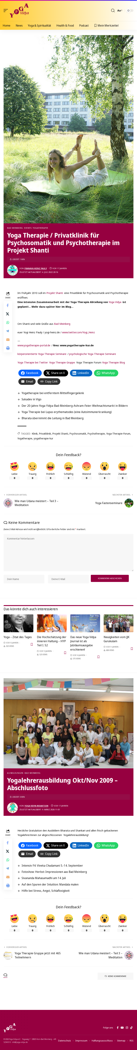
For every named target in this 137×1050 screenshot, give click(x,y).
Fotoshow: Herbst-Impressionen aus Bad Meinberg (54, 872)
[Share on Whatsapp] (8, 322)
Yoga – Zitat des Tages (18, 637)
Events (28, 228)
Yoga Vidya (115, 302)
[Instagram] (127, 1027)
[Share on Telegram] (8, 331)
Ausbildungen (15, 773)
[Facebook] (117, 1027)
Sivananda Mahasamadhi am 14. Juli (44, 878)
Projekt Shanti (54, 293)
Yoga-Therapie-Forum (118, 433)
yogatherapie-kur (43, 438)
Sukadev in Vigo (31, 399)
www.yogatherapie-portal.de (33, 345)
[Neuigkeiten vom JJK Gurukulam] (118, 623)
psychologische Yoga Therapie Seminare (92, 354)
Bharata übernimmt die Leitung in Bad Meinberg (52, 418)
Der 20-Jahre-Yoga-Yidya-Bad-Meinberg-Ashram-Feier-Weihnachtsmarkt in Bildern (75, 406)
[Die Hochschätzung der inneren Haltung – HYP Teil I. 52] (52, 623)
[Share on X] (8, 314)
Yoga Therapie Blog (113, 362)
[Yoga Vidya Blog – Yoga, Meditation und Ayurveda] (10, 1027)
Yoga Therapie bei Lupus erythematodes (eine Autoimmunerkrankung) (67, 412)
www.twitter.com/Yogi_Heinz (78, 332)
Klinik (35, 433)
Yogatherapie (40, 228)
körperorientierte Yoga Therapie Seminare (41, 354)
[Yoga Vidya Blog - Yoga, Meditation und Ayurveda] (19, 10)
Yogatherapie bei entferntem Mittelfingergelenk (53, 393)
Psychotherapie (96, 433)
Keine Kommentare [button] (117, 976)
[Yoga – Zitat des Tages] (18, 623)
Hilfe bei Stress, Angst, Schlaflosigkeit (46, 891)
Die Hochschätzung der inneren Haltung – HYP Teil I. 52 (51, 641)
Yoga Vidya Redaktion (36, 805)
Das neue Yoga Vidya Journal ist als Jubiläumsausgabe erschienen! (83, 643)
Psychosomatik (78, 433)
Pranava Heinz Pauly (35, 268)
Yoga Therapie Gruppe (62, 362)
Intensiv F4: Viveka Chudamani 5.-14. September (52, 865)
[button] (7, 10)
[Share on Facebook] (8, 305)
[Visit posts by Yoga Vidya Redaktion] (12, 807)
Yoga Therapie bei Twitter (32, 362)
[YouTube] (122, 1027)
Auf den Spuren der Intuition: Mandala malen (50, 884)
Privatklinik (45, 433)
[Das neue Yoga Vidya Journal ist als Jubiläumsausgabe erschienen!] (85, 623)
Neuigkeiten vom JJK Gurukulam (117, 639)
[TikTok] (131, 1027)
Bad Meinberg (15, 228)
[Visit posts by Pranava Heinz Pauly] (12, 270)
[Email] (8, 339)
